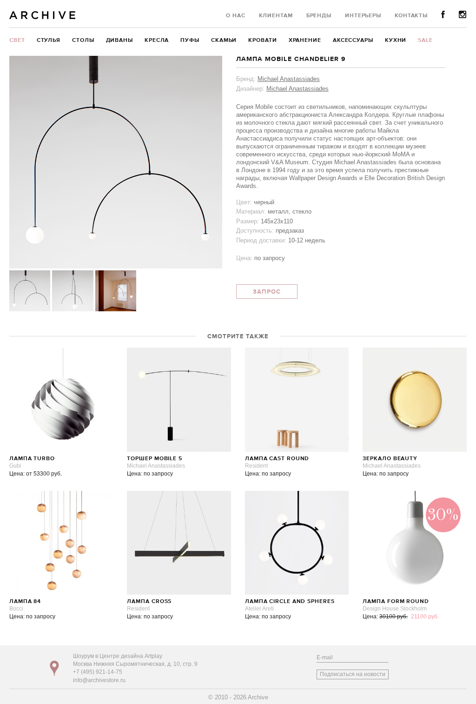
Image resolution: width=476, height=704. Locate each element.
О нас (235, 16)
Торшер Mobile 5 (154, 459)
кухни (396, 40)
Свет (17, 40)
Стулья (48, 40)
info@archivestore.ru (99, 680)
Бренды (318, 16)
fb (443, 15)
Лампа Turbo (32, 459)
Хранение (305, 40)
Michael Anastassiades (289, 78)
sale (425, 40)
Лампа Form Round (396, 601)
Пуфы (189, 40)
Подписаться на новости (352, 674)
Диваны (119, 40)
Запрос (267, 292)
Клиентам (276, 16)
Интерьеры (363, 16)
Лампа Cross (149, 601)
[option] (115, 162)
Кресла (157, 40)
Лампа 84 (25, 601)
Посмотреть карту (54, 668)
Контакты (411, 16)
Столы (83, 40)
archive (42, 15)
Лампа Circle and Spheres (290, 601)
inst (463, 15)
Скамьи (224, 40)
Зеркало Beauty (390, 459)
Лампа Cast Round (277, 459)
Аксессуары (353, 40)
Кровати (262, 40)
